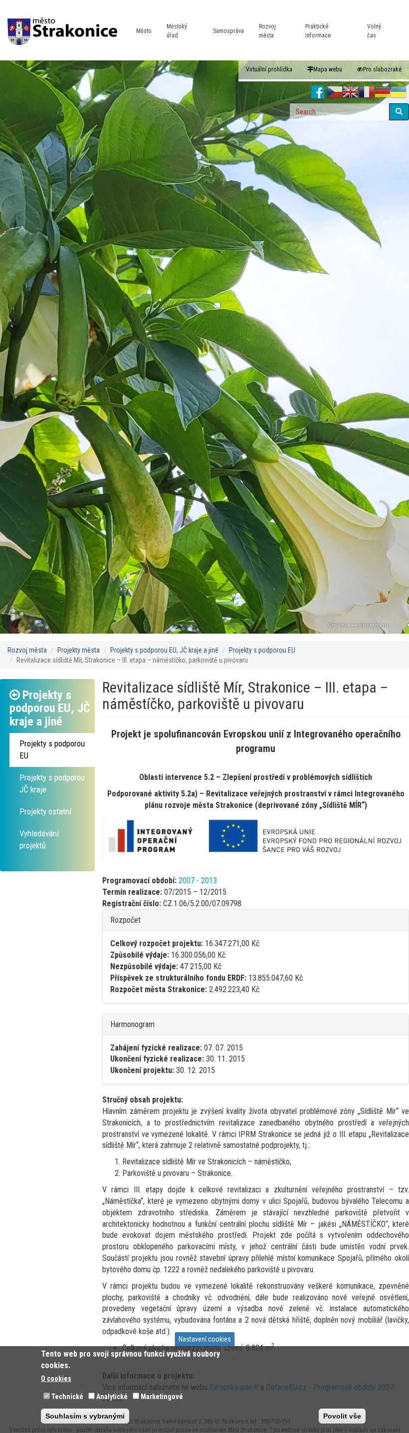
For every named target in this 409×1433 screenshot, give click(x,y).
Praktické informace (318, 31)
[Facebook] (318, 92)
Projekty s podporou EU (262, 650)
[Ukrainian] (399, 92)
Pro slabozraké (382, 69)
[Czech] (335, 92)
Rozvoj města (267, 31)
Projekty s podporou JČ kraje (52, 783)
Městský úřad (177, 31)
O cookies (56, 1379)
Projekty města (78, 650)
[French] (367, 92)
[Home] (66, 24)
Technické (67, 1397)
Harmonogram (132, 1024)
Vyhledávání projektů (39, 839)
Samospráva (228, 30)
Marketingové (162, 1397)
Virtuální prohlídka (269, 69)
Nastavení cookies (205, 1339)
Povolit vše (342, 1416)
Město (144, 30)
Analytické (112, 1397)
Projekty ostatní (45, 811)
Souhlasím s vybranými (85, 1416)
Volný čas (374, 31)
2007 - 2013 (198, 880)
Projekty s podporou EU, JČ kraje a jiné (164, 650)
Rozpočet (125, 920)
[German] (383, 92)
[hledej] (399, 111)
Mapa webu (327, 69)
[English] (351, 92)
